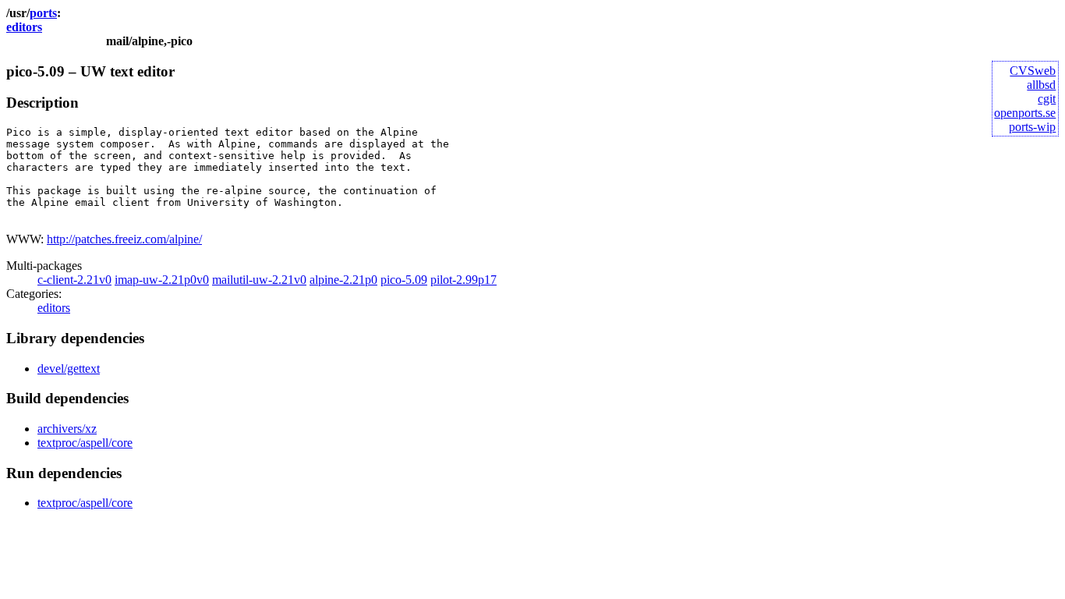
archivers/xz (67, 428)
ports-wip (1032, 126)
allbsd (1041, 84)
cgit (1047, 98)
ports (43, 12)
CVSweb (1033, 70)
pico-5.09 (403, 279)
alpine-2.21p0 (343, 279)
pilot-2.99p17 (463, 279)
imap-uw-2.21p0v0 (162, 279)
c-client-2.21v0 (74, 279)
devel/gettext (68, 368)
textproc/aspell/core (85, 442)
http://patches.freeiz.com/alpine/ (124, 239)
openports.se (1025, 112)
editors (24, 27)
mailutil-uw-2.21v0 (259, 279)
